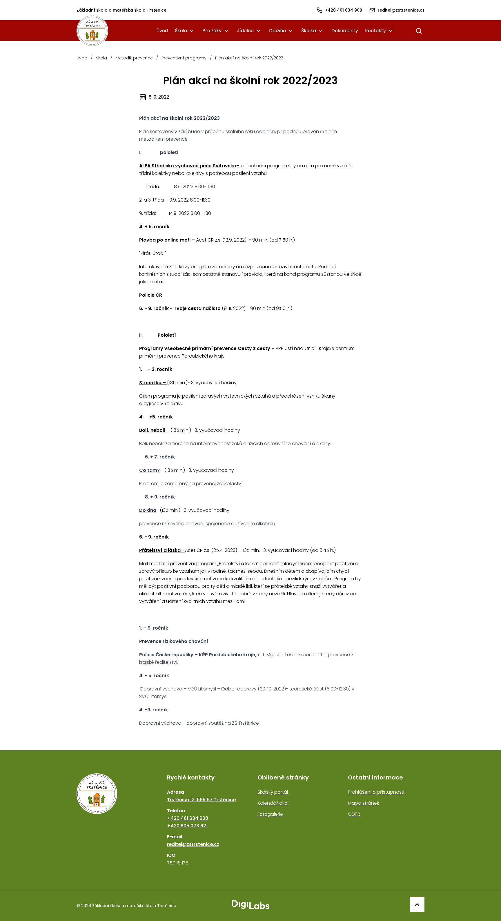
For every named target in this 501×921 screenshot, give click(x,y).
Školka (308, 30)
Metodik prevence (134, 58)
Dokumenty (344, 30)
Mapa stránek (363, 803)
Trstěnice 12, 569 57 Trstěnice (201, 799)
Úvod (162, 30)
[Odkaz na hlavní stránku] (115, 820)
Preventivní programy (183, 58)
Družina (277, 30)
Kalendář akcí (272, 803)
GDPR (354, 814)
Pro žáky (212, 30)
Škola (181, 30)
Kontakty (375, 30)
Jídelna (245, 30)
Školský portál (272, 792)
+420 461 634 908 (187, 818)
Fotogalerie (270, 814)
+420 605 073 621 (187, 825)
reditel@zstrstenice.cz (193, 844)
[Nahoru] (417, 904)
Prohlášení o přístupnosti (376, 792)
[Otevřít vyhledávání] (418, 31)
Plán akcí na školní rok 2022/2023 (249, 58)
